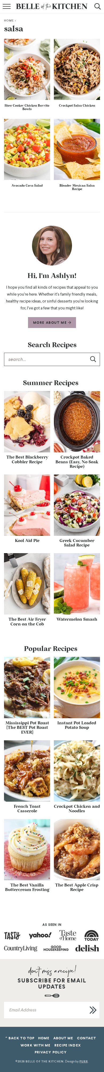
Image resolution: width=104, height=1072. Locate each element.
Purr (83, 1061)
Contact (86, 1038)
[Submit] (93, 359)
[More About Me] (52, 246)
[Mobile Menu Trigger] (7, 9)
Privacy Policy (51, 1052)
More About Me (50, 322)
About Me (63, 1038)
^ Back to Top (19, 1038)
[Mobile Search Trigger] (96, 9)
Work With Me (35, 1045)
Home (9, 21)
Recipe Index (67, 1045)
